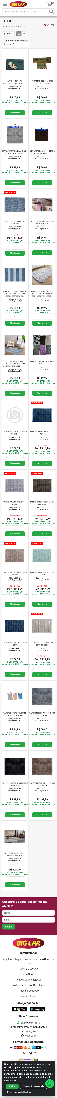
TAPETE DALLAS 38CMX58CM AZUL (42, 433)
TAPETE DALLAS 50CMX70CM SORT (15, 644)
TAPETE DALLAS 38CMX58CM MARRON (42, 503)
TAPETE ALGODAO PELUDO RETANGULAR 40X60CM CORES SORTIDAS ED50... (42, 293)
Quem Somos (28, 974)
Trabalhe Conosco (28, 990)
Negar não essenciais (33, 1086)
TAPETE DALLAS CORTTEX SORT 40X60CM (42, 644)
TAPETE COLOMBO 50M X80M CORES (42, 363)
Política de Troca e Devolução (28, 985)
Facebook (30, 1035)
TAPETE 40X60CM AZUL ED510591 (15, 222)
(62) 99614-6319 (30, 1022)
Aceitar (12, 1086)
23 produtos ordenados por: (15, 40)
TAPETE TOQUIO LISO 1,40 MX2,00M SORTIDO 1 (15, 854)
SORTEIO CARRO (28, 968)
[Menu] (4, 4)
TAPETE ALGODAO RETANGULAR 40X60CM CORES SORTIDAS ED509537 (15, 364)
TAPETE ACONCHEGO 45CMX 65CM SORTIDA (42, 222)
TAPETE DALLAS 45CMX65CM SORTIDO (15, 433)
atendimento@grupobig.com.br (30, 1027)
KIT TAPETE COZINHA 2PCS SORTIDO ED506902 (42, 82)
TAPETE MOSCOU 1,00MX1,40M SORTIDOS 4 (42, 714)
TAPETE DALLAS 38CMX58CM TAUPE (15, 573)
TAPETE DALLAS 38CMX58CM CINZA (15, 503)
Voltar (50, 25)
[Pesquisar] (51, 12)
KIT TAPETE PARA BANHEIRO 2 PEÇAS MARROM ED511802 (42, 152)
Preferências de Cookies (19, 1092)
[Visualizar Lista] (23, 33)
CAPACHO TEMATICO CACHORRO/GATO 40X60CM (15, 82)
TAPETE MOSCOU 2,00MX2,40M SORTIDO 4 (42, 784)
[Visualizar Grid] (18, 33)
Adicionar (16, 113)
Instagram (30, 1031)
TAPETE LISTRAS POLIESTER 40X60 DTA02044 (14, 714)
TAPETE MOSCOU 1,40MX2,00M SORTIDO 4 (15, 784)
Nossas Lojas (28, 996)
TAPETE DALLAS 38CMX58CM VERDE (42, 573)
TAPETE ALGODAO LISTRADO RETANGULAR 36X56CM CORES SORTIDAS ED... (15, 293)
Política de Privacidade (28, 979)
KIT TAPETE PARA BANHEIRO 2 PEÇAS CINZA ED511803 (14, 152)
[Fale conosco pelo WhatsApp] (49, 1083)
